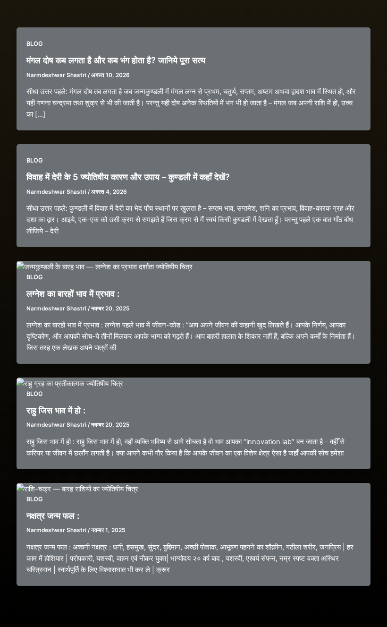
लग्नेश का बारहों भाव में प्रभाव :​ (72, 293)
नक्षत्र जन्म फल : (52, 515)
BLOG (34, 43)
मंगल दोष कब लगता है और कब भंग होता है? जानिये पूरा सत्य (115, 60)
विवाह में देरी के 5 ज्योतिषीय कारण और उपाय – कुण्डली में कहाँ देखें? (128, 177)
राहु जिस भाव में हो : (55, 410)
